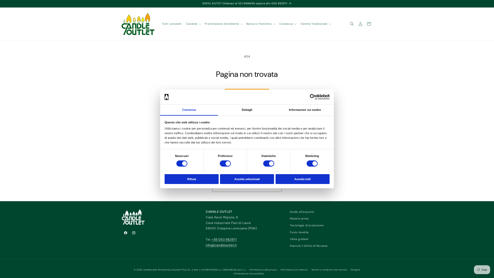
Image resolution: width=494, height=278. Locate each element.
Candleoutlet (150, 269)
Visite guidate (299, 239)
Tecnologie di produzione (307, 225)
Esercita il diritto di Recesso (309, 245)
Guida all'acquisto (302, 212)
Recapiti (355, 269)
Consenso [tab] (189, 109)
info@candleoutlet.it (221, 245)
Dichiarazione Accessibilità (249, 273)
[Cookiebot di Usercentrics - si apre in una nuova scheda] (313, 97)
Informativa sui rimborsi (294, 269)
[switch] (225, 163)
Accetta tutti (302, 179)
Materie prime (299, 218)
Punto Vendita (299, 232)
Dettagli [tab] (247, 109)
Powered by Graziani (169, 269)
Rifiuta (191, 179)
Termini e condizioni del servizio (329, 269)
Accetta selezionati (247, 179)
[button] (193, 24)
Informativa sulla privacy (263, 269)
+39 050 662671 (224, 239)
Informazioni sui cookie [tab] (305, 109)
